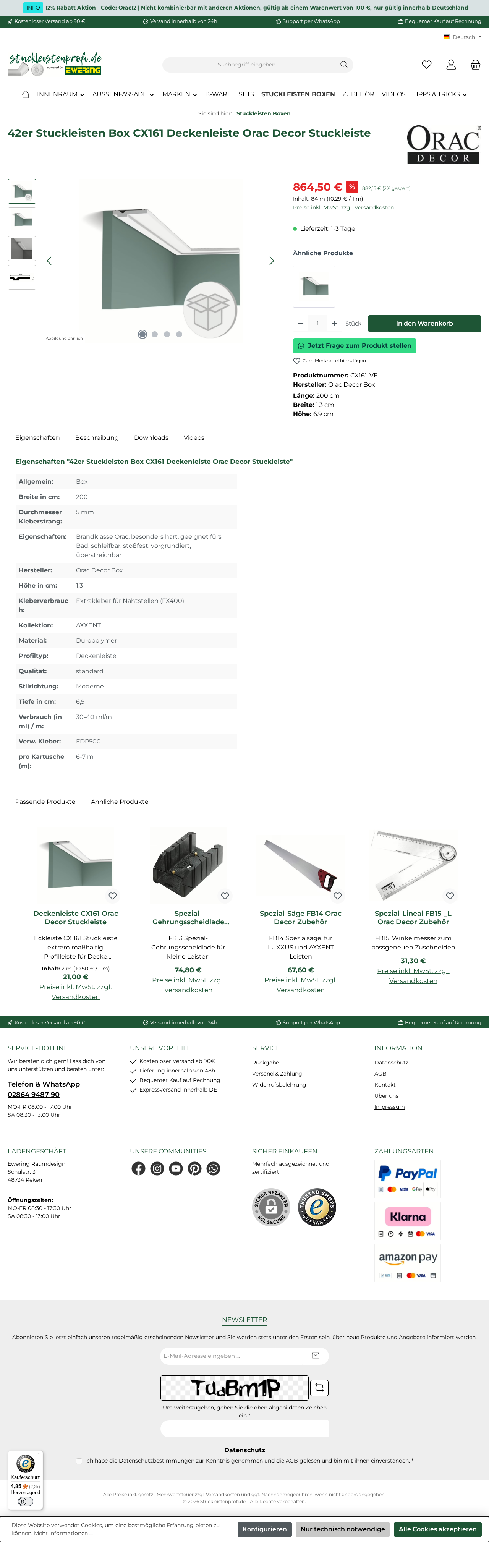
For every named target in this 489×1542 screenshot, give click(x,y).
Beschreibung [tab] (97, 437)
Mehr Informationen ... (63, 1533)
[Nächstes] (271, 260)
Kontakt (385, 1084)
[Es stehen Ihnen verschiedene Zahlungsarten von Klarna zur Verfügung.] (407, 1221)
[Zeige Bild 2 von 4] (155, 334)
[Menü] (38, 1454)
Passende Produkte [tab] (45, 801)
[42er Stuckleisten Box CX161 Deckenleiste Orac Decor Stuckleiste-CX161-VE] (160, 261)
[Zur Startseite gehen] (55, 64)
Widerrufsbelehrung (279, 1084)
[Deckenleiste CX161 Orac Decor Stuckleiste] (314, 287)
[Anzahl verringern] (301, 323)
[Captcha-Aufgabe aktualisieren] (319, 1388)
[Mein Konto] (451, 65)
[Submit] (315, 1356)
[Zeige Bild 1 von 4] (142, 334)
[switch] (25, 1501)
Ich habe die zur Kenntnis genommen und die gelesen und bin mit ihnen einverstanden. (249, 1460)
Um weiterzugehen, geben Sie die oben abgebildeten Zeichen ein (245, 1411)
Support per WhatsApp (311, 21)
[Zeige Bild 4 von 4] (179, 334)
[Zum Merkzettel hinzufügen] (112, 896)
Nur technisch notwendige (343, 1529)
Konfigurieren (265, 1529)
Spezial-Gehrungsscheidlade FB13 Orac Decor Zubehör (188, 917)
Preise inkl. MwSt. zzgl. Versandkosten (343, 207)
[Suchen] (344, 65)
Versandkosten (223, 1494)
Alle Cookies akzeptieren (438, 1529)
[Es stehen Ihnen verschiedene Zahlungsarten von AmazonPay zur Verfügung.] (407, 1263)
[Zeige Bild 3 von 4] (167, 334)
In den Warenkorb (424, 323)
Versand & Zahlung (277, 1073)
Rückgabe (265, 1062)
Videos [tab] (194, 437)
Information (398, 1048)
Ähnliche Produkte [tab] (120, 801)
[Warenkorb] (473, 65)
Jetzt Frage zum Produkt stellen (359, 345)
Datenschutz (391, 1062)
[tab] (38, 437)
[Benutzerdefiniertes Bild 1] (317, 1207)
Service (266, 1048)
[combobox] (249, 65)
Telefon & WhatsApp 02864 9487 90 (44, 1089)
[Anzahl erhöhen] (334, 323)
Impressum (389, 1106)
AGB (380, 1073)
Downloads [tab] (151, 437)
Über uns (386, 1095)
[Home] (26, 94)
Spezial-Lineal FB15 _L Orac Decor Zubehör (413, 917)
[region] (142, 261)
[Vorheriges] (49, 260)
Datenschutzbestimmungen (156, 1460)
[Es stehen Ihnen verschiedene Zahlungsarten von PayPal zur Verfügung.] (407, 1179)
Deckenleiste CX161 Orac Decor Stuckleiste (75, 917)
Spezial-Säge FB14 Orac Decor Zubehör (301, 917)
